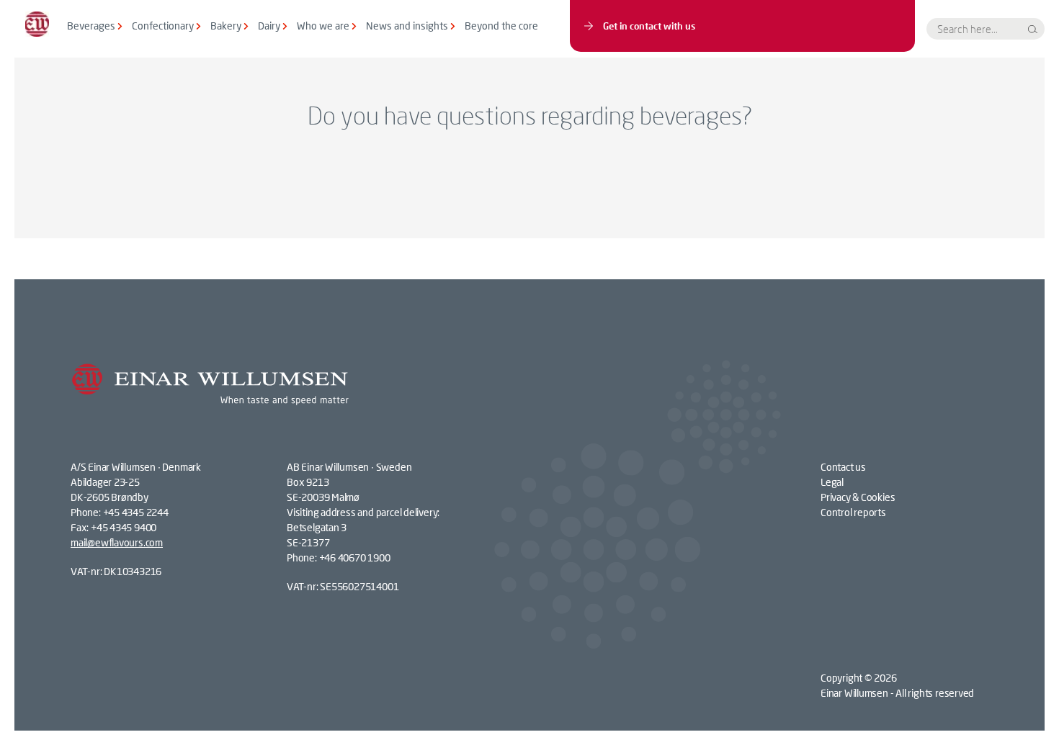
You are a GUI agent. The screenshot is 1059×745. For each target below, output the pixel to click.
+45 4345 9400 (123, 527)
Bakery (225, 25)
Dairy (269, 25)
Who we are (323, 25)
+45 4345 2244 (136, 512)
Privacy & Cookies (858, 497)
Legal (832, 482)
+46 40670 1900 (354, 557)
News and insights (407, 25)
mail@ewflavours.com (117, 542)
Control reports (853, 512)
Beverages (91, 25)
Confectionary (163, 25)
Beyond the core (501, 25)
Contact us (843, 467)
